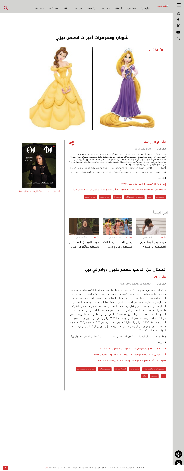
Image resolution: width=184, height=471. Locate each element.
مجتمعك (92, 9)
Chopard (117, 197)
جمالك (106, 9)
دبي (163, 376)
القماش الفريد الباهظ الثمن (154, 369)
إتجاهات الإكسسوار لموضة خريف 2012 (143, 184)
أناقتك (118, 9)
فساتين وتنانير (104, 369)
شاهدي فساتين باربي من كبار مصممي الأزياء (92, 190)
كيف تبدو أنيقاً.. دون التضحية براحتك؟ (153, 245)
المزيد (46, 468)
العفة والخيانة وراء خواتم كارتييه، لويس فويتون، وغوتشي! (133, 349)
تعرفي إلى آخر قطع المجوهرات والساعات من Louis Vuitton (132, 361)
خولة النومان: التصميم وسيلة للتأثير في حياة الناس (84, 245)
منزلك (67, 9)
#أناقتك (162, 238)
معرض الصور (90, 197)
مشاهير (131, 9)
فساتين (154, 376)
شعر (149, 197)
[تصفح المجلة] (178, 463)
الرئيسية (145, 9)
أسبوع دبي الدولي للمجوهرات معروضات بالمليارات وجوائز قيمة (130, 355)
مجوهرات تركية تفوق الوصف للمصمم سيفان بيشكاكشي (139, 190)
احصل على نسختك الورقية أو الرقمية (39, 191)
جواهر (144, 376)
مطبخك (54, 9)
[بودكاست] (178, 454)
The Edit (39, 9)
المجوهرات (160, 197)
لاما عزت (161, 149)
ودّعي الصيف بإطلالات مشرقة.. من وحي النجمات (117, 245)
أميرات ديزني (104, 197)
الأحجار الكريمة (120, 369)
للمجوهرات (134, 369)
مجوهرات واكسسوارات (134, 197)
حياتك (78, 9)
